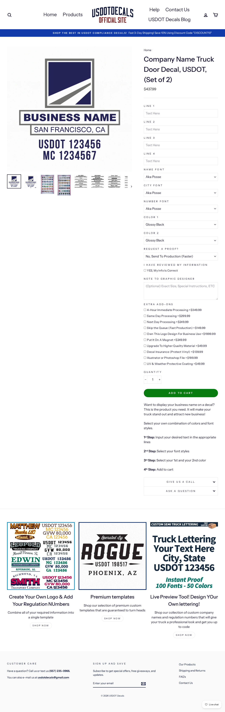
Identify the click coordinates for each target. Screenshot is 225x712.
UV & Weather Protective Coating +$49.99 (176, 364)
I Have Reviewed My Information (176, 264)
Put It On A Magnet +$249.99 (167, 340)
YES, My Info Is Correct (162, 270)
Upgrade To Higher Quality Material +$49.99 (177, 346)
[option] (112, 33)
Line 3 (149, 137)
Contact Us (177, 9)
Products (73, 14)
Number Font (156, 201)
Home (50, 14)
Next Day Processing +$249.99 (168, 322)
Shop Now (41, 625)
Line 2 (149, 121)
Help (154, 9)
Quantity (153, 372)
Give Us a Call (181, 481)
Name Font (154, 169)
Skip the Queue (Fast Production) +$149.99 (176, 328)
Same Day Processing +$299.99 (168, 316)
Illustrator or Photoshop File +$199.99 (172, 358)
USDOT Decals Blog (169, 19)
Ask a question (181, 491)
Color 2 (151, 233)
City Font (153, 185)
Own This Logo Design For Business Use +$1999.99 (181, 334)
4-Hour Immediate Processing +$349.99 (174, 310)
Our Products (187, 664)
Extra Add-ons (158, 304)
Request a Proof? (161, 248)
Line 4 (149, 153)
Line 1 (149, 106)
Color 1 (151, 217)
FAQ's (182, 676)
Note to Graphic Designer (169, 278)
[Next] (130, 186)
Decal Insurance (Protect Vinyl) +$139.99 (175, 352)
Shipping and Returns (192, 670)
